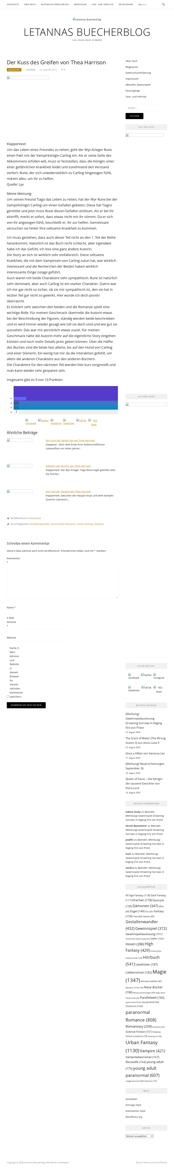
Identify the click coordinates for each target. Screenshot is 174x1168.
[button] (20, 398)
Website (11, 637)
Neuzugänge (126, 4)
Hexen (135, 944)
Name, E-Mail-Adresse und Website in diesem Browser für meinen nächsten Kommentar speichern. (15, 672)
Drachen (142, 900)
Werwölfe (136, 1062)
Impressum (80, 4)
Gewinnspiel (151, 928)
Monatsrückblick (151, 981)
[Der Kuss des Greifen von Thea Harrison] (28, 106)
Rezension (14, 70)
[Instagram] (56, 424)
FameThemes (160, 1162)
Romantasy (139, 1026)
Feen (137, 916)
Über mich (30, 4)
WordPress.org (134, 1116)
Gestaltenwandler (39, 524)
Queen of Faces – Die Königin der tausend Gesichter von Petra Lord (144, 783)
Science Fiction (139, 1032)
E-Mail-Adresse (11, 622)
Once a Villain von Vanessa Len (145, 753)
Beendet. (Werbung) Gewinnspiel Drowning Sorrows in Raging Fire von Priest (145, 816)
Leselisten (147, 964)
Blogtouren (132, 67)
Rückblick (158, 1027)
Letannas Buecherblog (87, 32)
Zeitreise (150, 1081)
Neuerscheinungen (144, 992)
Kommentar (12, 560)
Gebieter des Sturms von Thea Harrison (68, 466)
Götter (157, 938)
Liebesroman (139, 972)
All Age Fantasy (138, 895)
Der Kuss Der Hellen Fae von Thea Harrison (70, 440)
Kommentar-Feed (135, 1111)
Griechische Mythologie (138, 938)
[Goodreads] (68, 424)
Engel (137, 911)
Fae (149, 911)
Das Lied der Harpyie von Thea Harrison (68, 491)
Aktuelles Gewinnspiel (138, 84)
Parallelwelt (152, 997)
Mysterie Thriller (134, 987)
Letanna (30, 69)
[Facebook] (30, 424)
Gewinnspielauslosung (144, 934)
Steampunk (155, 1036)
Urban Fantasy (85, 524)
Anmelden (131, 1099)
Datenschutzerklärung (55, 4)
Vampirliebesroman (142, 1057)
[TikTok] (81, 424)
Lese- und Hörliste (103, 4)
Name (11, 607)
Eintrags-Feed (133, 1105)
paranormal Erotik (135, 1002)
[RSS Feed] (93, 424)
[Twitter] (43, 424)
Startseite (13, 4)
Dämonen (145, 905)
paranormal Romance (63, 524)
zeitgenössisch (135, 1081)
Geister (148, 916)
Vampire (99, 524)
